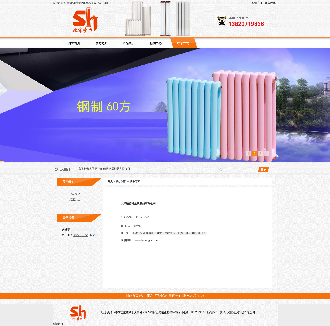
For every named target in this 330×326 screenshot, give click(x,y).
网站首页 (74, 43)
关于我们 (121, 181)
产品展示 (128, 43)
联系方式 (183, 43)
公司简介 (101, 43)
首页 (110, 181)
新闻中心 (156, 43)
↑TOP (201, 295)
